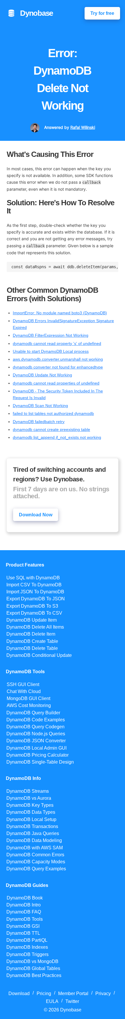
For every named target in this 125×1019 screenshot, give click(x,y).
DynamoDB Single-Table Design (40, 762)
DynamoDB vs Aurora (28, 798)
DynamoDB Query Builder (33, 712)
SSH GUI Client (23, 684)
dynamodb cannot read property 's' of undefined (57, 343)
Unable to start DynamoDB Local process (51, 351)
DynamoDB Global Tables (33, 968)
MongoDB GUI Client (28, 698)
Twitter (72, 1001)
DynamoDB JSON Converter (36, 740)
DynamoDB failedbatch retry (39, 421)
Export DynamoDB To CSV (34, 613)
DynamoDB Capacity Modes (35, 861)
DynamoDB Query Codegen (35, 726)
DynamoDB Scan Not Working (40, 405)
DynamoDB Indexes (27, 947)
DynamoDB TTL (23, 933)
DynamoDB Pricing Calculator (37, 755)
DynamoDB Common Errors (35, 854)
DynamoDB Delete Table (32, 648)
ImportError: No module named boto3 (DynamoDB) (60, 313)
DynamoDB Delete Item (30, 634)
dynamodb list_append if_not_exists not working (57, 437)
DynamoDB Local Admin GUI (36, 748)
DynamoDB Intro (23, 904)
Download (19, 993)
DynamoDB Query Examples (36, 868)
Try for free (102, 13)
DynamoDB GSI (23, 926)
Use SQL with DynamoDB (33, 577)
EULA (52, 1001)
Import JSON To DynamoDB (35, 591)
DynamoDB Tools (24, 919)
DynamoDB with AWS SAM (34, 847)
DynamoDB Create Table (32, 641)
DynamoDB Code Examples (35, 719)
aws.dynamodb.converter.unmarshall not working (58, 359)
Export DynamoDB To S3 (32, 606)
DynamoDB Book (25, 897)
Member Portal (73, 993)
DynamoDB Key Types (29, 805)
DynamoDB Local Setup (31, 819)
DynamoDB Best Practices (33, 975)
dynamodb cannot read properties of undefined (56, 383)
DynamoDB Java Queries (32, 833)
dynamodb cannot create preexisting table (51, 429)
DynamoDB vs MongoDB (32, 961)
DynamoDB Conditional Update (39, 655)
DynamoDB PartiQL (26, 940)
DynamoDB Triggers (27, 954)
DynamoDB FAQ (23, 911)
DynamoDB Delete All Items (35, 627)
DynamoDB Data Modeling (34, 840)
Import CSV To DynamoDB (34, 584)
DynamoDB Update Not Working (42, 375)
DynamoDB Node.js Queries (35, 733)
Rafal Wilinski (82, 127)
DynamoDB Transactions (32, 826)
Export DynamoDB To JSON (35, 598)
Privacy (103, 993)
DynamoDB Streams (27, 791)
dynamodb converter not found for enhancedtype (58, 367)
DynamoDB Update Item (31, 620)
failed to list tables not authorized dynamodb (53, 413)
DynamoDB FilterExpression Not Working (50, 335)
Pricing (44, 993)
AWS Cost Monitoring (29, 705)
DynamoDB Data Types (30, 812)
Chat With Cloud (24, 691)
